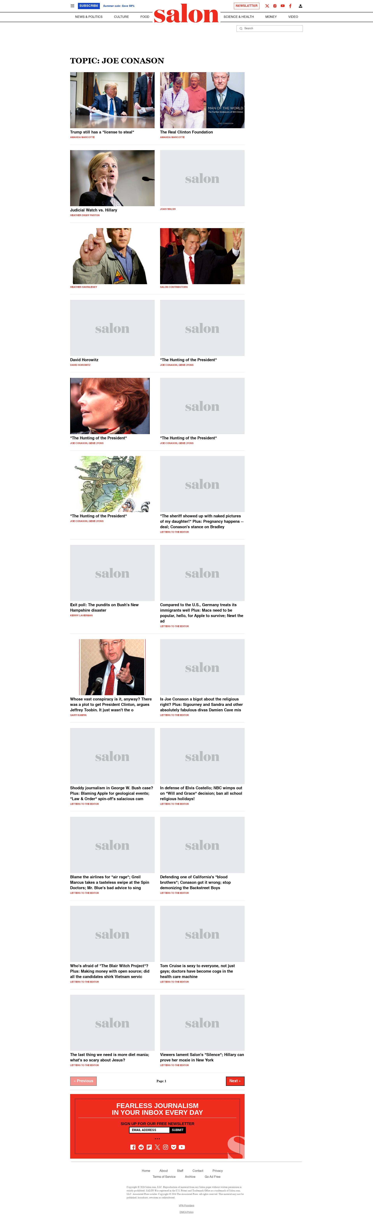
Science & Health (239, 17)
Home (146, 1171)
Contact (198, 1171)
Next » (235, 1081)
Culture (121, 17)
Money (271, 17)
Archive (190, 1177)
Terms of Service (164, 1177)
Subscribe (88, 6)
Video (293, 17)
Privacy (218, 1171)
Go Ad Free (212, 1177)
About (163, 1171)
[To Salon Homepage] (186, 13)
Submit (178, 1130)
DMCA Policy (186, 1212)
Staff (180, 1171)
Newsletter (247, 6)
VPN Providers (186, 1206)
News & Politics (89, 17)
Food (144, 17)
